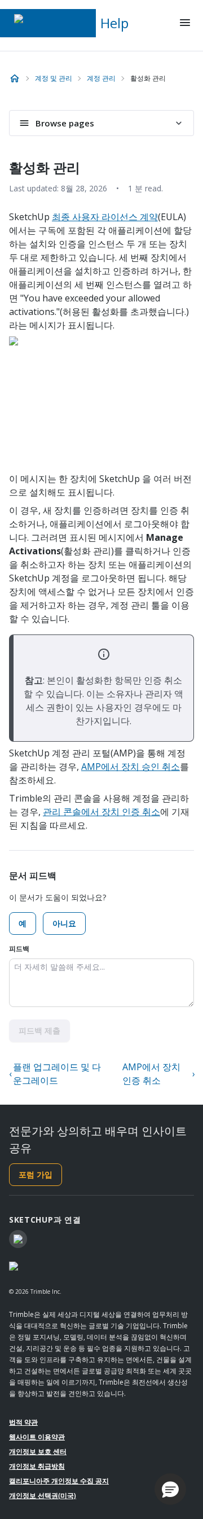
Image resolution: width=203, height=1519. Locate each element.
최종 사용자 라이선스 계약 (105, 217)
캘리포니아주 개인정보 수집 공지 (59, 1481)
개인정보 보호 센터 (38, 1451)
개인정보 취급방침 (37, 1466)
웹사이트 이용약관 (37, 1437)
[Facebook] (18, 1239)
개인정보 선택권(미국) (42, 1495)
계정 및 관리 (53, 78)
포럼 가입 (35, 1174)
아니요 (64, 923)
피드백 (19, 948)
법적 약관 (23, 1422)
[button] (170, 1489)
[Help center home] (14, 78)
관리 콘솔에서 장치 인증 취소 (101, 812)
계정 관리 (101, 78)
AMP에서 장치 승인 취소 (130, 766)
